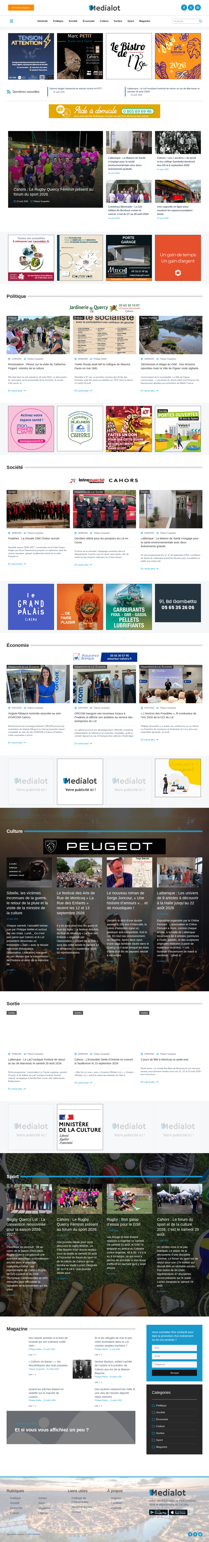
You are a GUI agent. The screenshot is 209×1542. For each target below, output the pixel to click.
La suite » (11, 970)
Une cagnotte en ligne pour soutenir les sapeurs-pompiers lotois (175, 210)
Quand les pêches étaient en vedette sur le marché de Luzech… (46, 1393)
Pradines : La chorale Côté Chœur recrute (33, 538)
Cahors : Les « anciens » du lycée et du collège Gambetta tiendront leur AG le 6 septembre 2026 (176, 162)
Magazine (144, 21)
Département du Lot (84, 492)
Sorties (118, 21)
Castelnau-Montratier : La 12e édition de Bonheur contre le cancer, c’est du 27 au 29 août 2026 (128, 210)
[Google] (198, 7)
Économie (89, 21)
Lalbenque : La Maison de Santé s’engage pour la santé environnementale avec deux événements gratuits (170, 542)
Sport (130, 21)
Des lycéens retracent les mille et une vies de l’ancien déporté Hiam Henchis (115, 1393)
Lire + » (32, 1354)
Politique (58, 21)
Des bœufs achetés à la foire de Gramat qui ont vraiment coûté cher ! (48, 1341)
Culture (104, 21)
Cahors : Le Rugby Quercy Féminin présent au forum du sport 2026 (77, 1224)
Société (73, 21)
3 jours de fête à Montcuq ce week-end (164, 1059)
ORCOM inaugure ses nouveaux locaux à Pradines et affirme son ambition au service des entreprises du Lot (103, 717)
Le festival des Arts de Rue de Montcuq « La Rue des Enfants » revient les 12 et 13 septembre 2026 (76, 903)
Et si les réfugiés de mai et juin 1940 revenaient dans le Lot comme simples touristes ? (113, 1341)
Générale (42, 21)
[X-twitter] (191, 7)
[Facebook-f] (184, 7)
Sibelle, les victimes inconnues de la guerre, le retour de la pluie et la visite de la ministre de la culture (27, 903)
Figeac (144, 317)
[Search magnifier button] (200, 21)
